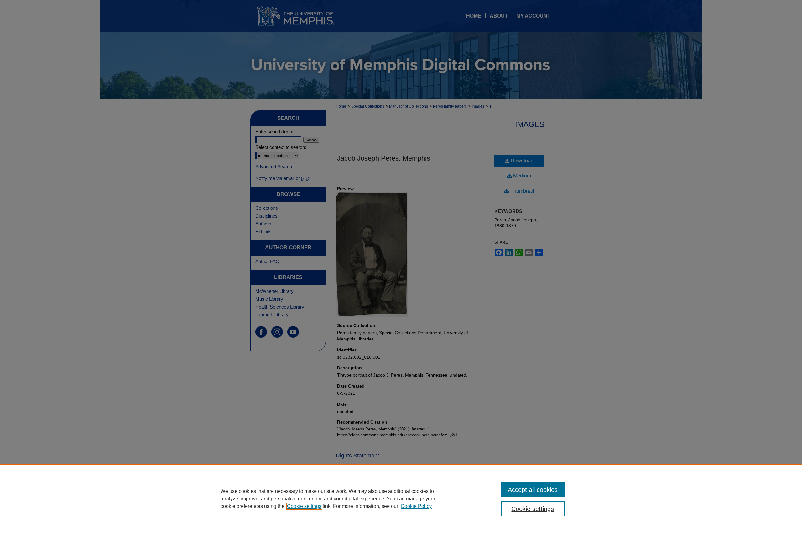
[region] (401, 498)
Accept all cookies (533, 489)
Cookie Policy (416, 506)
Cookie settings (304, 506)
